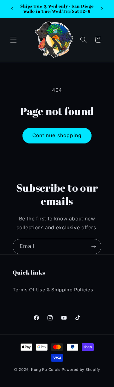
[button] (13, 39)
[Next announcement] (102, 9)
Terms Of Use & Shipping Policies (53, 290)
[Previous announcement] (12, 9)
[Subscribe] (93, 246)
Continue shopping (57, 135)
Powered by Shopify (81, 369)
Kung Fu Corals (45, 369)
